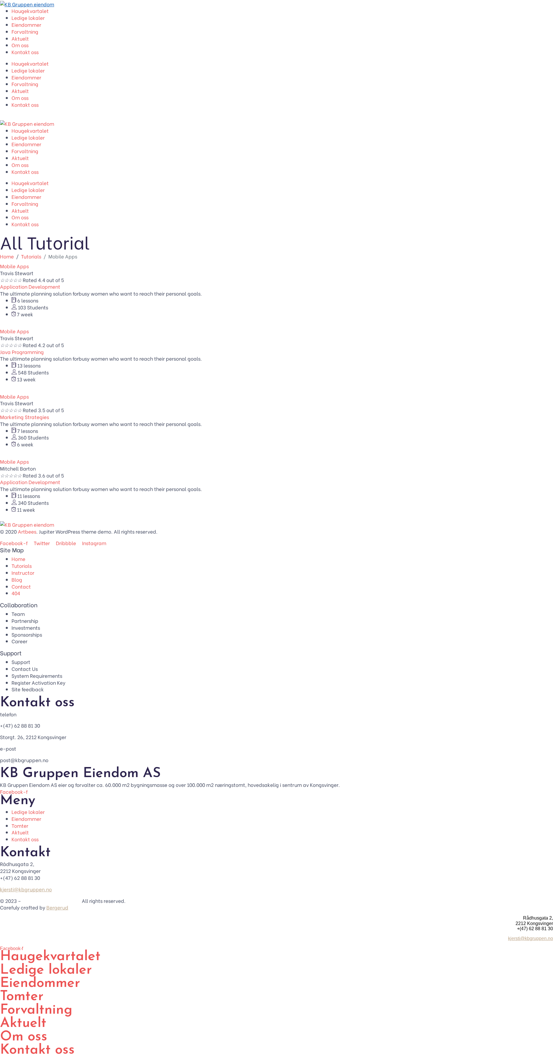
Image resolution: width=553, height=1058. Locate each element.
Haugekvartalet (30, 10)
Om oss (20, 45)
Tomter (21, 997)
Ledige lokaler (28, 17)
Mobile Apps (14, 266)
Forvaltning (25, 31)
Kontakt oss (25, 52)
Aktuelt (20, 38)
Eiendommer (26, 24)
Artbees (27, 531)
